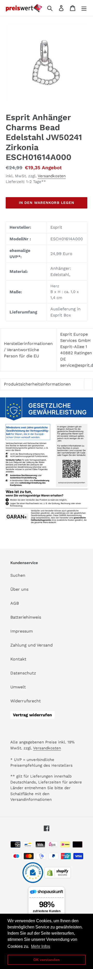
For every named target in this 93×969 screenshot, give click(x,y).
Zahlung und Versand (31, 645)
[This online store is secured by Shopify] (57, 876)
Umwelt (18, 687)
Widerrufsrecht (25, 700)
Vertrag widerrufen (32, 714)
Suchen (17, 575)
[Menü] (84, 8)
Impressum (21, 631)
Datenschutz (23, 673)
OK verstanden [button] (46, 960)
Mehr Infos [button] (40, 946)
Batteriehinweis (25, 617)
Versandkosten (52, 176)
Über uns (19, 589)
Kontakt (18, 659)
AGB (14, 603)
